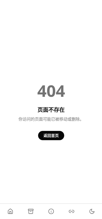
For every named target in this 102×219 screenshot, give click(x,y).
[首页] (10, 211)
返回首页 (51, 135)
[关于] (51, 211)
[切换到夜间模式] (92, 211)
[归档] (30, 211)
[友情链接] (71, 211)
